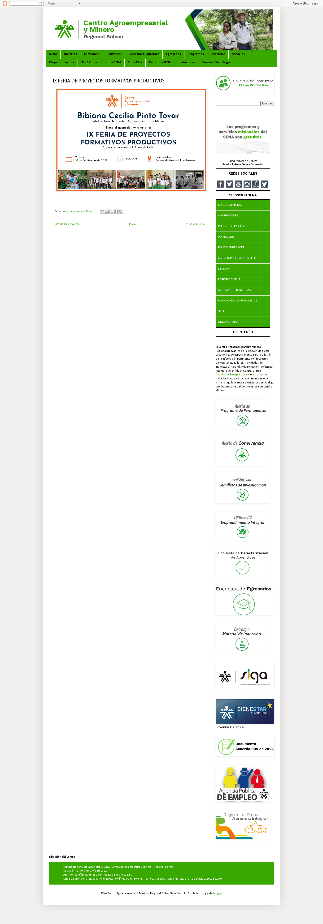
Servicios (238, 54)
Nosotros (70, 54)
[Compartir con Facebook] (116, 211)
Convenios (114, 54)
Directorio (218, 54)
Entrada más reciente (67, 224)
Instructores (186, 62)
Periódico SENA (160, 62)
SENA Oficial (90, 62)
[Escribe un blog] (107, 211)
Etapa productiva (61, 62)
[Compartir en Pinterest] (120, 211)
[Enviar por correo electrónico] (102, 211)
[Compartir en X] (111, 211)
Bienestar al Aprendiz (143, 54)
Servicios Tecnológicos (218, 62)
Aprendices (92, 54)
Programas (196, 54)
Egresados (173, 54)
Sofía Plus (135, 62)
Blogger (217, 893)
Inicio (53, 54)
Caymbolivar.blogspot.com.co (232, 374)
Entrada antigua (194, 224)
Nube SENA (113, 62)
